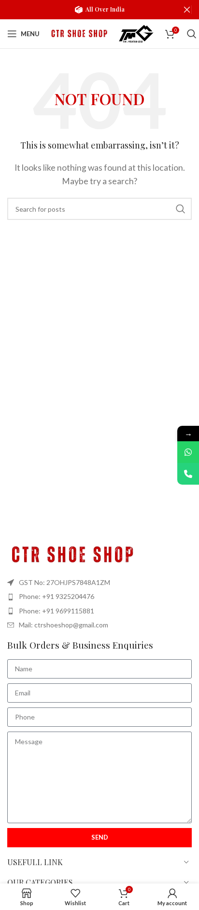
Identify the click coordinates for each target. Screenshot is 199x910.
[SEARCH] (181, 209)
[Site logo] (78, 32)
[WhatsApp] (188, 452)
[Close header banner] (187, 9)
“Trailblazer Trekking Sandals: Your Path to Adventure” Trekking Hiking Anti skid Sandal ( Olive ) (111, 886)
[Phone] (188, 474)
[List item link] (99, 596)
